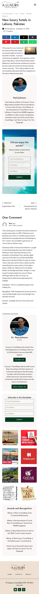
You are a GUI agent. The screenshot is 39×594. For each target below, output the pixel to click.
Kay (10, 223)
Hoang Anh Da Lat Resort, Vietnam (30, 206)
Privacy (28, 574)
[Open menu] (35, 4)
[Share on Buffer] (33, 37)
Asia (16, 14)
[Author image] (3, 29)
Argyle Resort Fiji (8, 204)
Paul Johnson (11, 29)
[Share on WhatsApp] (33, 42)
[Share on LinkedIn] (15, 37)
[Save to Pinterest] (15, 42)
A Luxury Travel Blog (14, 583)
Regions (5, 16)
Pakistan (29, 14)
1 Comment (9, 31)
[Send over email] (24, 42)
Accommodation (7, 14)
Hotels (22, 14)
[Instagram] (23, 589)
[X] (19, 589)
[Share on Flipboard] (6, 42)
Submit (19, 177)
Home (10, 574)
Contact (18, 574)
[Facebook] (15, 589)
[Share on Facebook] (6, 37)
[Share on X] (24, 37)
